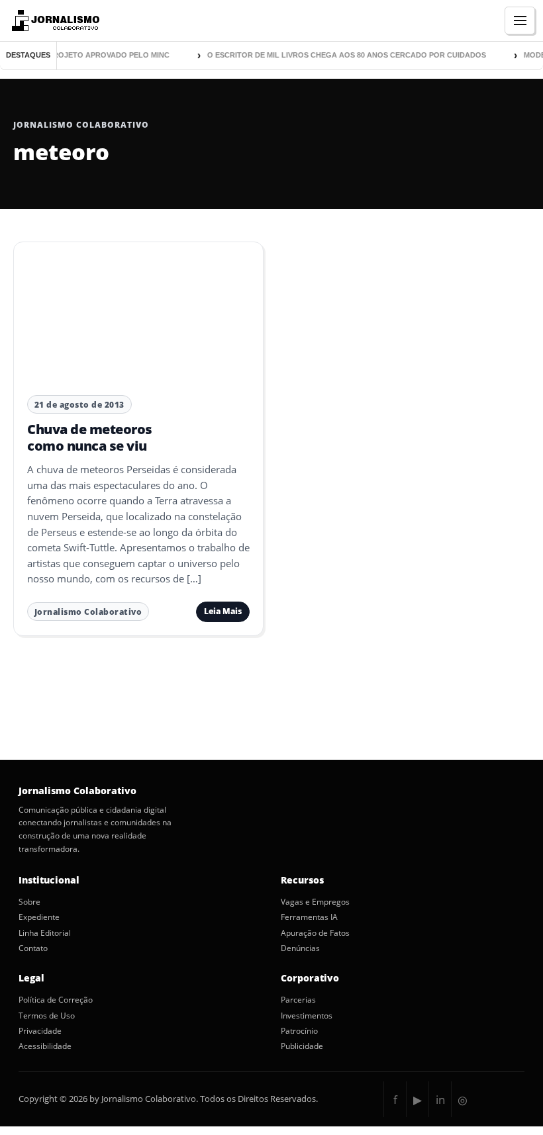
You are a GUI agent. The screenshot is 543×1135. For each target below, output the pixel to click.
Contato (33, 948)
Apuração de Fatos (315, 933)
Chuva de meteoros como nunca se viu (89, 437)
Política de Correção (56, 1000)
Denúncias (300, 948)
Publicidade (302, 1046)
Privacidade (40, 1031)
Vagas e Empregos (315, 902)
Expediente (39, 917)
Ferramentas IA (309, 917)
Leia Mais (223, 611)
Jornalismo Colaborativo (88, 612)
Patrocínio (299, 1031)
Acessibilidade (45, 1046)
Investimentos (306, 1016)
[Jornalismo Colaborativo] (54, 20)
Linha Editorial (45, 933)
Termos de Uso (47, 1016)
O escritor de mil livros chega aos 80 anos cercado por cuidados (341, 55)
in (440, 1099)
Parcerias (298, 1000)
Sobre (29, 902)
